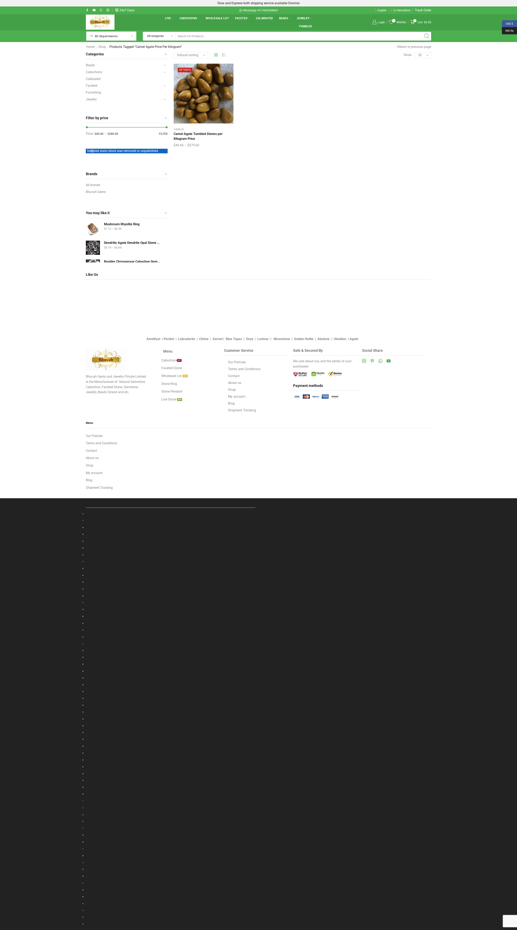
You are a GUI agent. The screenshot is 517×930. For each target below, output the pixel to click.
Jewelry (303, 18)
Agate (354, 339)
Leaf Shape (94, 616)
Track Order (423, 10)
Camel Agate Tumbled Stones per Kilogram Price (198, 136)
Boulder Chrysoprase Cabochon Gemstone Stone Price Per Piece (132, 261)
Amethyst (153, 339)
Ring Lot (92, 897)
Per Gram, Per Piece (100, 876)
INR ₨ (508, 30)
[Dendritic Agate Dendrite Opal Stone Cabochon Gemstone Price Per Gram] (93, 248)
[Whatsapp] (380, 361)
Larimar (263, 339)
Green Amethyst (97, 760)
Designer (92, 890)
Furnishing (93, 92)
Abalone (323, 339)
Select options (203, 95)
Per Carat (92, 568)
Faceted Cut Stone (99, 644)
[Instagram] (107, 10)
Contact (234, 376)
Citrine (204, 339)
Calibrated (264, 18)
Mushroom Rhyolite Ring (122, 224)
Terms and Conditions (244, 369)
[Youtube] (94, 10)
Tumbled (305, 26)
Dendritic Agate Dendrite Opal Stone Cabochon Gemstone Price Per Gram (132, 243)
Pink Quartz (94, 705)
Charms (91, 849)
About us (234, 383)
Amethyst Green (97, 664)
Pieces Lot (93, 589)
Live (168, 18)
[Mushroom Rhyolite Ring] (93, 229)
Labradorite (186, 339)
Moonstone (282, 339)
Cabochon (93, 561)
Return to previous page (414, 47)
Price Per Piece (96, 726)
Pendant (92, 863)
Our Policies (237, 362)
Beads (283, 18)
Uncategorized (96, 924)
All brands (93, 185)
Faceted (241, 18)
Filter (163, 133)
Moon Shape (95, 623)
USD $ (507, 23)
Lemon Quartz (96, 691)
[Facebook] (87, 10)
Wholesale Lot (217, 18)
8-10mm (92, 548)
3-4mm (91, 534)
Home (90, 47)
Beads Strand (95, 520)
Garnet (218, 339)
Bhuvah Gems (96, 192)
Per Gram (92, 575)
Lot (88, 869)
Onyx (249, 339)
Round (90, 541)
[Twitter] (101, 10)
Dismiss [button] (294, 3)
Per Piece (92, 582)
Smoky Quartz (96, 719)
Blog (231, 403)
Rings (90, 883)
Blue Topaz (234, 339)
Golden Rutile (303, 339)
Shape (90, 603)
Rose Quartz (94, 712)
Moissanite (94, 808)
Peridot (169, 339)
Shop (102, 47)
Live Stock (93, 910)
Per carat (92, 650)
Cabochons (188, 18)
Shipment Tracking (242, 410)
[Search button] (426, 36)
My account (236, 396)
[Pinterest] (372, 361)
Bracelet (91, 828)
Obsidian (340, 339)
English (381, 10)
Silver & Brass (95, 842)
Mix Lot (91, 801)
